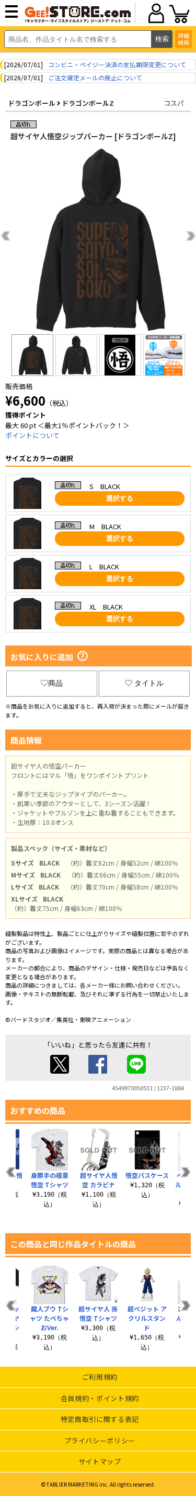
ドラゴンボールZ (88, 103)
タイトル (149, 683)
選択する (119, 498)
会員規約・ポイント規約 (100, 1398)
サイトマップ (99, 1461)
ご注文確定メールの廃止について (95, 77)
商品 (55, 683)
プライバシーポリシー (100, 1440)
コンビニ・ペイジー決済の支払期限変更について (117, 64)
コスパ (174, 103)
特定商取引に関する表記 (100, 1419)
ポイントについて (32, 435)
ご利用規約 (100, 1377)
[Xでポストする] (59, 1071)
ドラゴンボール (31, 103)
